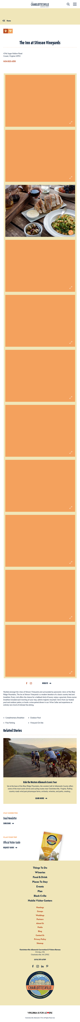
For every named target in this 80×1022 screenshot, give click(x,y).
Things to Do (40, 867)
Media (40, 927)
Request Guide (8, 847)
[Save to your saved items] (10, 31)
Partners (40, 919)
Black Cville (40, 895)
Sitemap (40, 943)
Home (9, 21)
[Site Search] (68, 4)
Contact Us (40, 935)
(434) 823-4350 (9, 61)
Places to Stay (40, 881)
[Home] (40, 4)
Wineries (40, 872)
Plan (40, 891)
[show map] (5, 31)
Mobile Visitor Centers (40, 900)
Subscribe (7, 823)
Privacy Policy (40, 939)
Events (40, 886)
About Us (40, 923)
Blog (40, 931)
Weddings (40, 915)
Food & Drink (40, 877)
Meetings (40, 907)
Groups (40, 911)
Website (45, 683)
